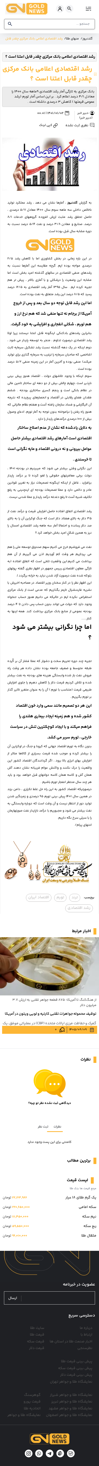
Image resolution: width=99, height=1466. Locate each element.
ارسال (12, 1298)
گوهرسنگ (32, 1395)
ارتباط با (86, 1335)
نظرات (57, 1126)
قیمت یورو (32, 1402)
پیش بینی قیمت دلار (76, 1375)
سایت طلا (37, 1328)
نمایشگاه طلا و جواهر (24, 1415)
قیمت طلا (37, 1335)
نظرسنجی (84, 1348)
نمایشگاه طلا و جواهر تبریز (71, 1402)
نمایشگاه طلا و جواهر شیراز (71, 1395)
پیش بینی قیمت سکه (75, 1368)
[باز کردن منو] (88, 9)
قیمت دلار (36, 1348)
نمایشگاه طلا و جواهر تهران (71, 1382)
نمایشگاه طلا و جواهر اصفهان (69, 1415)
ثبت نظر (43, 1126)
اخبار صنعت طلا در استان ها (71, 1342)
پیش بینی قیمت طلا (76, 1361)
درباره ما (86, 1328)
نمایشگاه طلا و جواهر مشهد (70, 1408)
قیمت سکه (35, 1342)
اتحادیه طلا (32, 1408)
